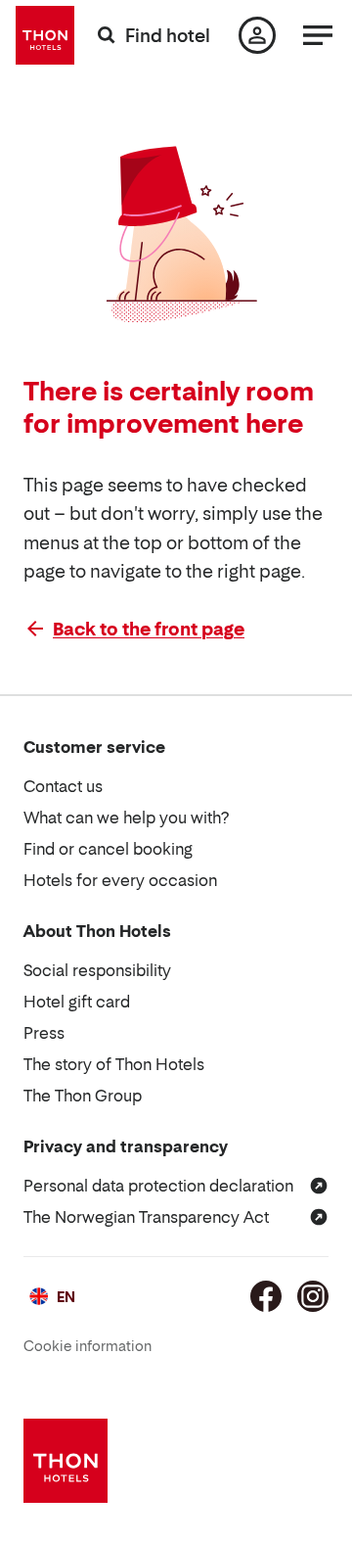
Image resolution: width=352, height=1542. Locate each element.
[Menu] (317, 35)
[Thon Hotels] (45, 35)
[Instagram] (313, 1296)
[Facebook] (266, 1296)
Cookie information (87, 1345)
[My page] (257, 35)
